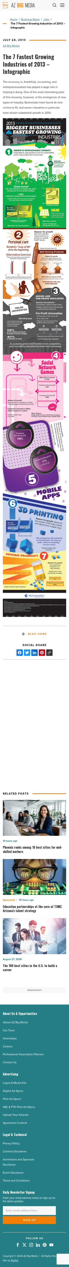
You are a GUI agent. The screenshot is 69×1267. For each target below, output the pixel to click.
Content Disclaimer (15, 1151)
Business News (30, 19)
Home (13, 19)
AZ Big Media (11, 46)
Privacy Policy (11, 1143)
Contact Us (9, 1062)
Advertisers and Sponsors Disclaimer (18, 1162)
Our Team (9, 1030)
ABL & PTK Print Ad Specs (19, 1107)
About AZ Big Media (15, 1022)
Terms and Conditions (16, 1180)
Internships (9, 1038)
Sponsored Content (15, 1123)
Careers (7, 1046)
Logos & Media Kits (14, 1083)
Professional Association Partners (23, 1054)
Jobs (46, 19)
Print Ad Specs (12, 1099)
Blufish (14, 1260)
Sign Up (29, 1220)
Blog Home (37, 634)
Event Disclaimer (13, 1173)
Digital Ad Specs (13, 1091)
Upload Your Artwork (15, 1115)
